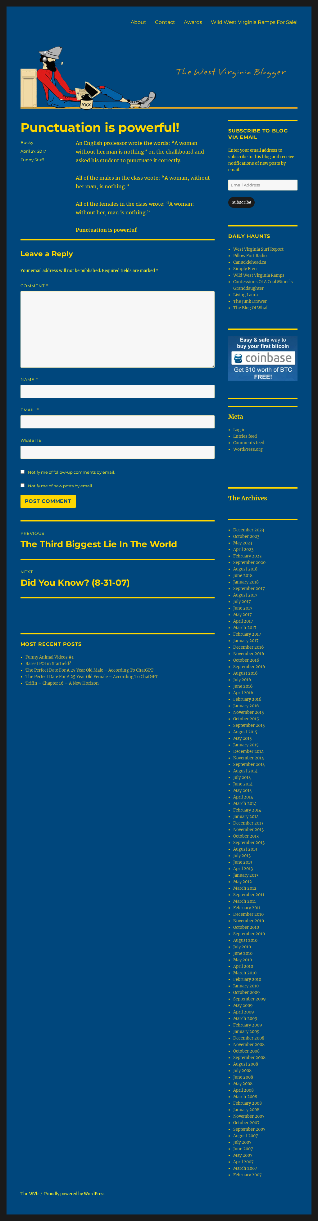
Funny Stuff (32, 159)
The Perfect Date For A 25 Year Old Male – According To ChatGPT (89, 670)
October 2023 (246, 536)
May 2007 (242, 1155)
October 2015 (246, 719)
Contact (165, 22)
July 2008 (242, 1070)
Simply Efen (245, 268)
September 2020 (249, 562)
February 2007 (247, 1175)
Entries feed (245, 436)
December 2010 (248, 914)
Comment (34, 285)
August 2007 (245, 1135)
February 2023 (247, 556)
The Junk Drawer (250, 301)
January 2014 (246, 816)
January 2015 (246, 745)
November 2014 (248, 758)
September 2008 (249, 1057)
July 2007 (242, 1142)
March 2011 (244, 901)
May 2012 (242, 881)
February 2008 (247, 1103)
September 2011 (248, 894)
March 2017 (245, 627)
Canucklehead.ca (249, 262)
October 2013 (246, 836)
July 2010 (242, 947)
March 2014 (245, 803)
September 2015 (249, 725)
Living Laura (245, 294)
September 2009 (249, 999)
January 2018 (246, 582)
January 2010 (246, 986)
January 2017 (246, 640)
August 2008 (245, 1064)
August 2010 (245, 940)
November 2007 (249, 1116)
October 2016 (246, 660)
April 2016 (243, 692)
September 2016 (249, 666)
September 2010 (249, 934)
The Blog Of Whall (251, 308)
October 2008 (246, 1051)
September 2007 (249, 1129)
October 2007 (246, 1122)
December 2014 (248, 751)
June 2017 (242, 608)
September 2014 (249, 764)
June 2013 (242, 862)
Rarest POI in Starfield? (48, 663)
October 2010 (246, 927)
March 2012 (245, 888)
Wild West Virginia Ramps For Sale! (254, 22)
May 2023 (242, 543)
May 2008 (242, 1083)
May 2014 (242, 790)
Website (31, 440)
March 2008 (245, 1096)
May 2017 (242, 614)
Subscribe (241, 202)
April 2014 (243, 797)
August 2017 (245, 595)
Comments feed (248, 442)
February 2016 (247, 699)
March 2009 (245, 1018)
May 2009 (243, 1005)
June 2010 (242, 953)
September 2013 (249, 842)
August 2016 (245, 673)
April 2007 (243, 1162)
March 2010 (245, 973)
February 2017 (247, 634)
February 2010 (247, 979)
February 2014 (247, 810)
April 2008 (243, 1090)
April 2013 (243, 868)
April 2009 (243, 1012)
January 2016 (246, 706)
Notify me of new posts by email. (60, 485)
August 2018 (245, 569)
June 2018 (242, 575)
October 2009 (246, 992)
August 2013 (245, 849)
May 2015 (242, 738)
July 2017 (242, 601)
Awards (193, 22)
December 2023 (248, 530)
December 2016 (248, 647)
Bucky (26, 142)
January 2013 (245, 875)
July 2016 (242, 679)
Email (29, 410)
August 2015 (245, 732)
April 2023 (243, 549)
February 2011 (247, 907)
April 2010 (243, 966)
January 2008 (246, 1109)
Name (29, 379)
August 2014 (245, 771)
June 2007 (243, 1149)
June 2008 (243, 1077)
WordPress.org (248, 449)
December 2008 (248, 1038)
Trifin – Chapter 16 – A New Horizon (62, 683)
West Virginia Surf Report (258, 249)
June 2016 (243, 686)
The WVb (29, 1193)
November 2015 (248, 712)
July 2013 (242, 855)
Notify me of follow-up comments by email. (71, 472)
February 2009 (247, 1025)
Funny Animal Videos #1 (49, 657)
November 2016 (248, 653)
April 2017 (243, 621)
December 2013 (248, 823)
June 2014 (242, 784)
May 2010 (242, 960)
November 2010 (248, 921)
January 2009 (246, 1031)
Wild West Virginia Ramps (258, 275)
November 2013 (248, 829)
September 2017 (249, 588)
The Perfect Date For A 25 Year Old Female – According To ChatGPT (91, 676)
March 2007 (245, 1168)
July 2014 (242, 777)
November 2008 (249, 1044)
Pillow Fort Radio (250, 255)
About (138, 22)
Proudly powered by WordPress (75, 1193)
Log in (239, 429)
